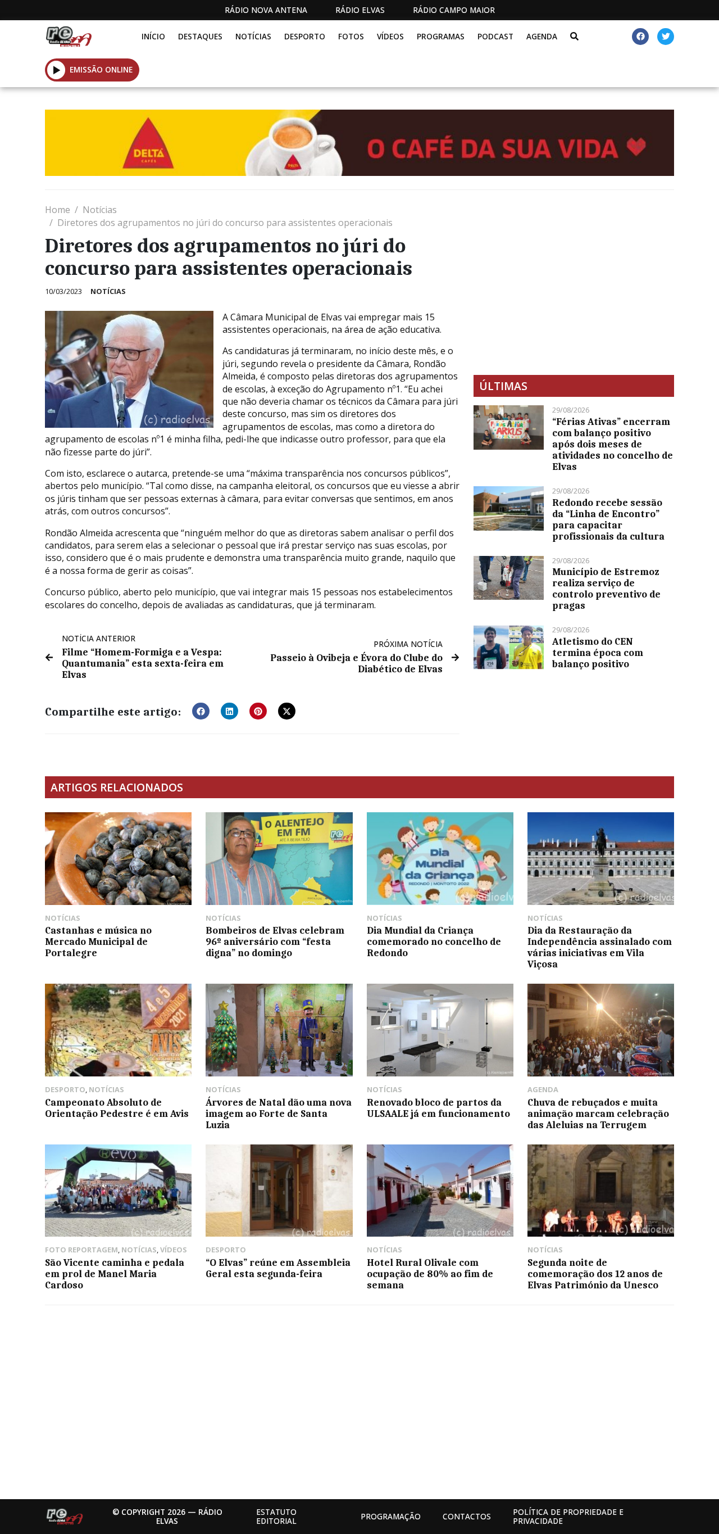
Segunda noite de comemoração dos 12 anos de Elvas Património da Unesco (595, 1274)
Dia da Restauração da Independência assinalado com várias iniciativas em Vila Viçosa (599, 947)
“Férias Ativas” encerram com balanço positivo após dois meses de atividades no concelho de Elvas (612, 444)
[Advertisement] (574, 282)
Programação (391, 1516)
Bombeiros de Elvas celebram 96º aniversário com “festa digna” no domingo (275, 941)
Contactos (467, 1516)
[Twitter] (665, 36)
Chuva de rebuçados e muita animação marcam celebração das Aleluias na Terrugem (598, 1113)
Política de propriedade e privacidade (568, 1516)
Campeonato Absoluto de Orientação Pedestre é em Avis (117, 1108)
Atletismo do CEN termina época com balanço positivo (597, 652)
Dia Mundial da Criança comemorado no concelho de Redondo (434, 941)
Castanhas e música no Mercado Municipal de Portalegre (98, 941)
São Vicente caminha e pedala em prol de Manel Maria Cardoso (114, 1274)
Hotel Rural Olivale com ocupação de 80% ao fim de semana (430, 1274)
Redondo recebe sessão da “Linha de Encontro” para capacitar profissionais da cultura (608, 519)
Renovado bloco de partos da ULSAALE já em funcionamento (438, 1108)
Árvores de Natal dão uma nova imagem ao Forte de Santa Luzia (279, 1113)
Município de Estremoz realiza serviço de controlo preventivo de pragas (606, 588)
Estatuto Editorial (276, 1516)
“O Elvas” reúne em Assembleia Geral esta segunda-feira (278, 1268)
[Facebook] (640, 36)
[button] (56, 69)
